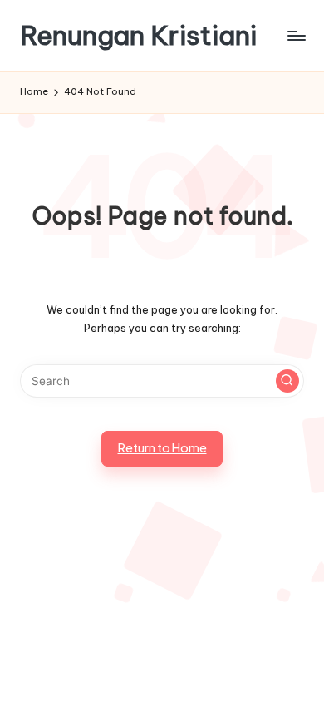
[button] (287, 381)
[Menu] (295, 35)
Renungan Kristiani (138, 35)
